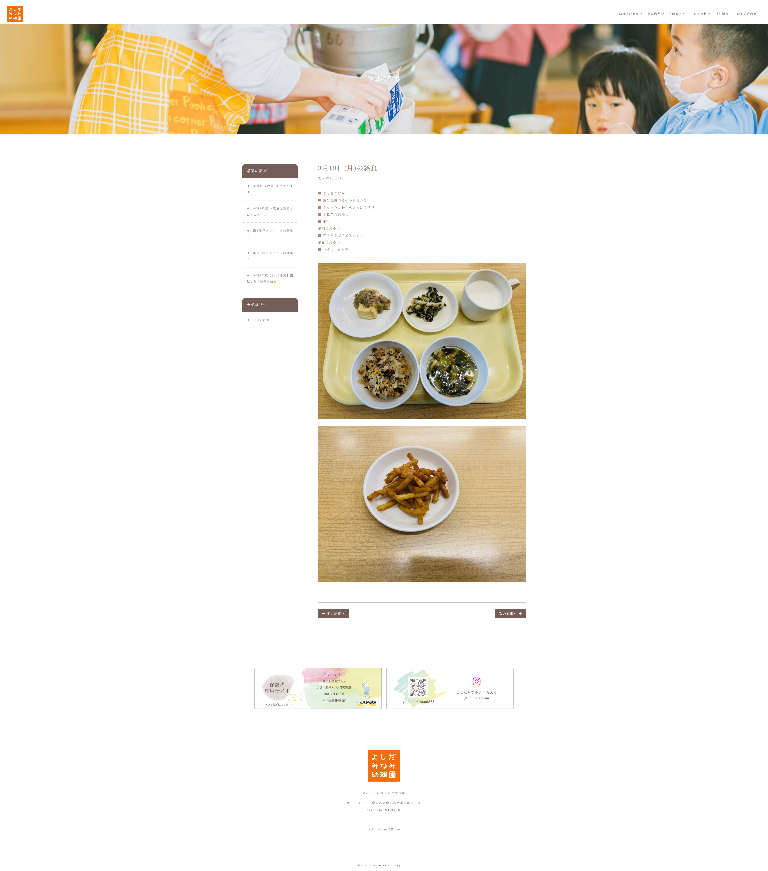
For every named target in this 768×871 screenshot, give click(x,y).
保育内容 (654, 14)
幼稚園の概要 (629, 14)
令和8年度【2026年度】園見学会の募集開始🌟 (270, 278)
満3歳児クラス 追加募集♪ (270, 233)
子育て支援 (699, 14)
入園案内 (675, 14)
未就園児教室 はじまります (270, 189)
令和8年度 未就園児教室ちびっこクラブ (270, 211)
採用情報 (722, 14)
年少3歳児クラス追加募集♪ (270, 256)
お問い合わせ (747, 14)
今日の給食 (261, 320)
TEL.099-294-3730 (383, 810)
